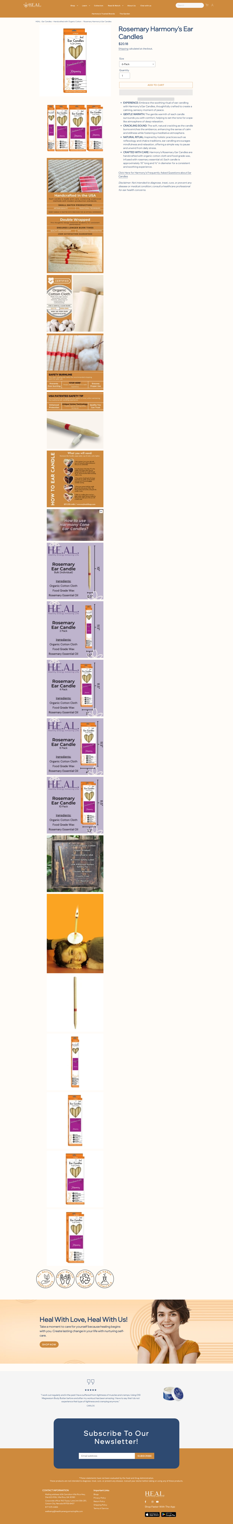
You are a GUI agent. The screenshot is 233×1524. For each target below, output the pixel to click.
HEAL (38, 21)
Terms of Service (101, 1508)
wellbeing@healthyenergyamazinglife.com (64, 1511)
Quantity (124, 70)
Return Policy (99, 1501)
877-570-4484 (51, 1507)
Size (121, 58)
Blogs (96, 1494)
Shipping (123, 48)
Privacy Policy (100, 1498)
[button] (156, 92)
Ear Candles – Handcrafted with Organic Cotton (61, 21)
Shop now (49, 1344)
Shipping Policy (100, 1505)
